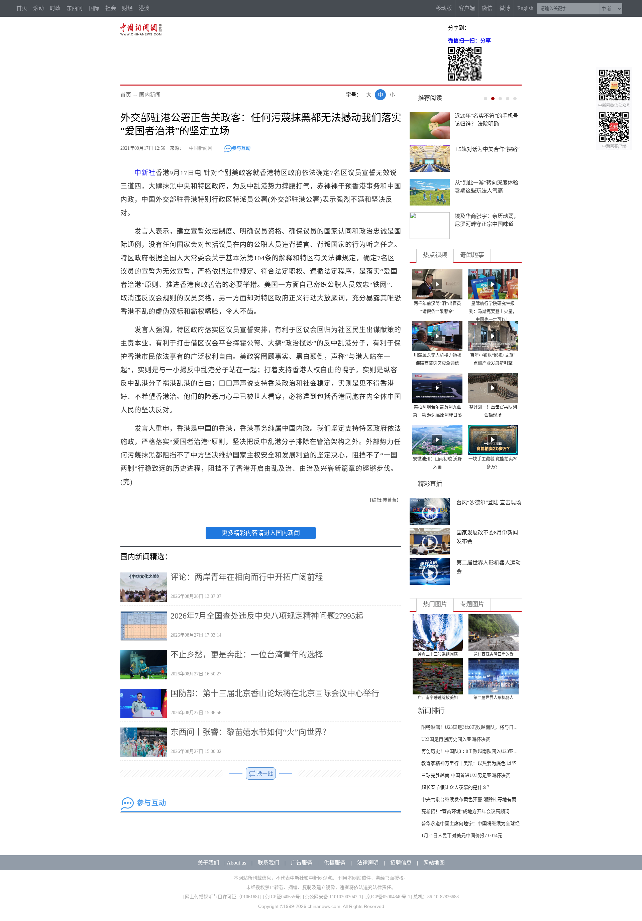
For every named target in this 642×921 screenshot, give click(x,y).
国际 (94, 8)
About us (236, 863)
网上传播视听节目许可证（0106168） (222, 896)
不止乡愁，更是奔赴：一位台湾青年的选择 (247, 654)
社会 (110, 8)
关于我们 (208, 863)
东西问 (75, 8)
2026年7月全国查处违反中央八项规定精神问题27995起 (267, 616)
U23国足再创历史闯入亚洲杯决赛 (455, 739)
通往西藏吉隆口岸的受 (493, 654)
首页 (21, 8)
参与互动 (241, 148)
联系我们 (268, 863)
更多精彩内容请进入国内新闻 (261, 533)
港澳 (144, 8)
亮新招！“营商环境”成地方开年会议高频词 (465, 811)
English (525, 8)
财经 (127, 8)
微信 (487, 8)
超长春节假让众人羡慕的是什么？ (456, 787)
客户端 (467, 8)
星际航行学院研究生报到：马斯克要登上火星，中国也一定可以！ (493, 311)
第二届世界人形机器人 (493, 697)
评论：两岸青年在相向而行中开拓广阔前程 (247, 577)
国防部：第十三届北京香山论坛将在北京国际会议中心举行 (275, 693)
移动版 (444, 8)
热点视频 (435, 255)
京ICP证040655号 (282, 896)
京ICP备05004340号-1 (388, 896)
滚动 (38, 8)
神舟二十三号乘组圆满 (438, 654)
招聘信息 (401, 863)
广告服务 (301, 863)
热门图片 (435, 604)
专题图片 (472, 604)
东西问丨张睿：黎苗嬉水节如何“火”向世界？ (250, 732)
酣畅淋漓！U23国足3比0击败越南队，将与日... (469, 727)
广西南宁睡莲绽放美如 (438, 697)
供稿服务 (334, 863)
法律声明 (368, 863)
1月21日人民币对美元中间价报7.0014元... (463, 835)
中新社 (144, 172)
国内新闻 (149, 95)
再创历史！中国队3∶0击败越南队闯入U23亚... (469, 751)
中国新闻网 (200, 148)
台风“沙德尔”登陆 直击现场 (488, 502)
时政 (55, 8)
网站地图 (434, 863)
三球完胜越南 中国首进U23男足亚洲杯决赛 (465, 775)
